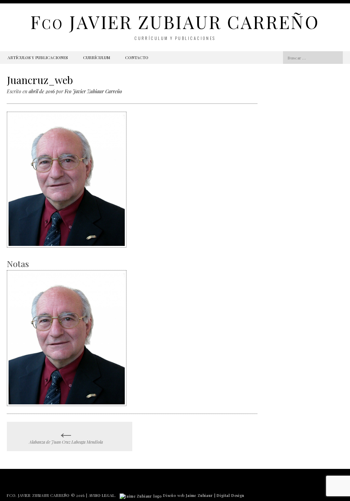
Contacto (136, 57)
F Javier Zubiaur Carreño (174, 21)
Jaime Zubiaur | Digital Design (215, 495)
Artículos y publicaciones (38, 57)
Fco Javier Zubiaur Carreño (93, 91)
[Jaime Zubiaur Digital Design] (141, 495)
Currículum (96, 57)
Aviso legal (102, 495)
